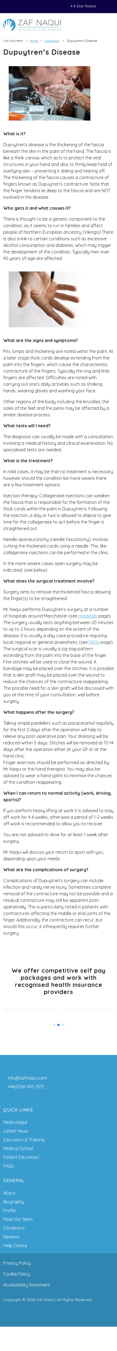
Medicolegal (15, 1122)
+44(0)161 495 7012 (26, 1086)
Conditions (51, 41)
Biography (13, 1201)
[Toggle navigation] (108, 25)
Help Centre (15, 1245)
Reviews (11, 1236)
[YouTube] (34, 6)
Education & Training (24, 1139)
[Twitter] (14, 6)
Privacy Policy (17, 1263)
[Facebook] (8, 6)
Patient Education (21, 1157)
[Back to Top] (58, 1339)
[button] (54, 1025)
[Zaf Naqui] (32, 25)
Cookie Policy (16, 1274)
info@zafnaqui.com (27, 1078)
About (9, 1193)
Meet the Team (18, 1219)
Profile (9, 1210)
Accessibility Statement (26, 1285)
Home (33, 41)
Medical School (18, 1148)
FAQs (94, 642)
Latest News (15, 1131)
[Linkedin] (21, 6)
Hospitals (87, 616)
